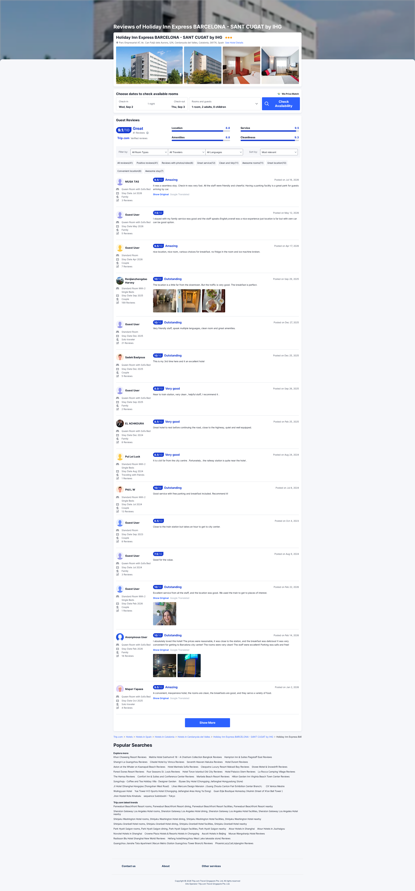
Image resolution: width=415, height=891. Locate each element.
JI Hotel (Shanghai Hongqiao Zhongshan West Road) (141, 786)
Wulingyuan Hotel (122, 791)
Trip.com (118, 736)
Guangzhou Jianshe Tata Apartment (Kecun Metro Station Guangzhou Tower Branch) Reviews (163, 843)
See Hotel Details (234, 42)
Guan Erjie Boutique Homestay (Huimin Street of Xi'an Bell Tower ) (248, 791)
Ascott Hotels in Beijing (214, 833)
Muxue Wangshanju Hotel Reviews (247, 833)
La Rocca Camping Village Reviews (276, 771)
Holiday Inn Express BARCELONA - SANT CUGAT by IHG (243, 736)
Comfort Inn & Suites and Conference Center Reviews (165, 776)
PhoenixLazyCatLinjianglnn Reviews (234, 843)
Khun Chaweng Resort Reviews (129, 757)
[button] (341, 5)
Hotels (129, 736)
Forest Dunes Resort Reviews (128, 771)
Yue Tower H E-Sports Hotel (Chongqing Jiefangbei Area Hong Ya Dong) (173, 791)
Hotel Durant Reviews (236, 761)
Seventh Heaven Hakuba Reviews (205, 761)
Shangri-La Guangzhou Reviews (130, 761)
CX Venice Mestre (275, 786)
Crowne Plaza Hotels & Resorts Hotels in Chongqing (172, 833)
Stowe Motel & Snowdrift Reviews (269, 766)
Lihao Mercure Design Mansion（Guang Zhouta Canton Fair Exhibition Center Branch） (217, 786)
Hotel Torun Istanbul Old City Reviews (202, 771)
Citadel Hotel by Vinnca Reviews (167, 761)
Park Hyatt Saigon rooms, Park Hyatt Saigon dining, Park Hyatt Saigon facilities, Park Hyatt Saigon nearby (169, 828)
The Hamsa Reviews (124, 776)
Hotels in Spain (144, 736)
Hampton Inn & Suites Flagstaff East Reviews (248, 757)
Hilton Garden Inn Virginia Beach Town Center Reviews (261, 776)
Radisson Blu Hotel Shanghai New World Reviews (139, 838)
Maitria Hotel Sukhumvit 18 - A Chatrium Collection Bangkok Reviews (185, 757)
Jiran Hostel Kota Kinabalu (127, 796)
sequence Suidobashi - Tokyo (159, 796)
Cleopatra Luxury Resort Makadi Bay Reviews (225, 766)
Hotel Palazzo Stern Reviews (240, 771)
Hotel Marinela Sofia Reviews (183, 766)
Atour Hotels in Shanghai (242, 828)
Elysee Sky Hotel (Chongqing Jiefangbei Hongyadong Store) (211, 781)
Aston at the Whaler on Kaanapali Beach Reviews (139, 766)
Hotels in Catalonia (164, 736)
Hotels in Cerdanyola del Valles (194, 736)
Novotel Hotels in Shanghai (127, 833)
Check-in (123, 101)
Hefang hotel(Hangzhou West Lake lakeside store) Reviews (199, 838)
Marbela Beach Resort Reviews (213, 776)
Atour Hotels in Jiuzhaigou (271, 828)
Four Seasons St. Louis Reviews (163, 771)
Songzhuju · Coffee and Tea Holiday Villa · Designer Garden (144, 781)
